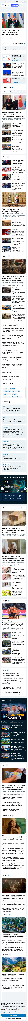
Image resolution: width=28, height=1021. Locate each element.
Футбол (14, 394)
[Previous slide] (3, 38)
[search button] (20, 5)
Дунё (5, 388)
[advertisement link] (15, 5)
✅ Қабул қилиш (14, 1015)
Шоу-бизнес (7, 397)
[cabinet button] (24, 5)
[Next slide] (13, 38)
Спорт (14, 391)
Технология (7, 394)
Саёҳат (19, 397)
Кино (13, 397)
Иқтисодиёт (7, 391)
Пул (19, 391)
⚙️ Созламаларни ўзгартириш (13, 1018)
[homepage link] (5, 5)
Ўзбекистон (11, 388)
